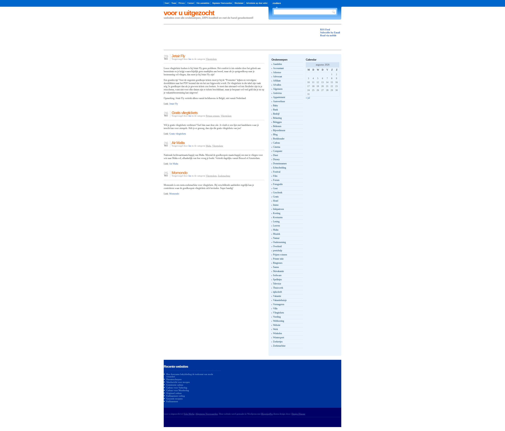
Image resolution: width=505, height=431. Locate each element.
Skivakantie (278, 271)
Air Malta (178, 143)
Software (277, 275)
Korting (276, 213)
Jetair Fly (178, 56)
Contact (190, 3)
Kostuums (278, 217)
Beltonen (277, 126)
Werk (275, 329)
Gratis (276, 196)
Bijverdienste (279, 130)
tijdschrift (277, 292)
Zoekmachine (224, 176)
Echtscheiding (279, 167)
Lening (276, 221)
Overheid (277, 246)
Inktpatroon (278, 209)
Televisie (277, 283)
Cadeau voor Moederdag (177, 390)
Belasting (277, 118)
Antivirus (277, 93)
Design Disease (298, 414)
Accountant (278, 68)
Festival (276, 171)
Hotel (275, 200)
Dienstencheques (173, 379)
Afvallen (277, 84)
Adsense (277, 72)
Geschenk (277, 192)
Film (275, 176)
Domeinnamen (280, 163)
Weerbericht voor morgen (178, 382)
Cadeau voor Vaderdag (176, 387)
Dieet (275, 155)
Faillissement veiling (175, 396)
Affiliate (277, 80)
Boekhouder (278, 138)
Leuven (276, 225)
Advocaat (277, 76)
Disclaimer (239, 3)
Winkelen (277, 333)
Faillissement (172, 401)
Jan (189, 59)
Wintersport (278, 337)
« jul (308, 97)
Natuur (276, 238)
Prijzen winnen (213, 116)
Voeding (277, 316)
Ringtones (277, 263)
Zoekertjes (278, 341)
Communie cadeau (174, 385)
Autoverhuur (279, 101)
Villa (275, 308)
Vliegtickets (211, 59)
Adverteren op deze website (257, 3)
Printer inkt (278, 258)
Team (173, 3)
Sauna (276, 267)
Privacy (182, 3)
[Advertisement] (235, 37)
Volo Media (189, 414)
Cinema (276, 147)
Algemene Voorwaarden (222, 3)
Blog (275, 134)
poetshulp (277, 250)
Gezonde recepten (174, 398)
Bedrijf (276, 113)
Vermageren (278, 304)
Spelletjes (277, 279)
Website (276, 325)
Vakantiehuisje (280, 300)
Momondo (179, 173)
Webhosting (278, 321)
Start (167, 3)
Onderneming (279, 242)
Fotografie (278, 184)
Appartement (279, 97)
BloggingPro (267, 414)
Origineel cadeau (174, 393)
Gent (275, 188)
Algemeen (277, 89)
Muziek (276, 234)
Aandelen (277, 64)
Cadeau (276, 142)
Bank (275, 109)
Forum (276, 180)
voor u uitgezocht (189, 13)
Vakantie (277, 296)
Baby (275, 105)
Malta (208, 146)
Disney (276, 159)
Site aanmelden (202, 3)
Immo (276, 205)
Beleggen (277, 122)
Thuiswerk (278, 287)
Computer (277, 151)
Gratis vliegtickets (185, 113)
